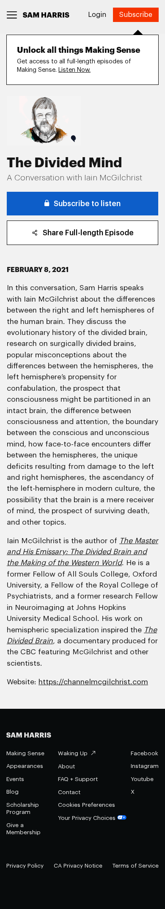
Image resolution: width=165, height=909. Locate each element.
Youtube (142, 779)
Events (15, 779)
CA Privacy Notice (78, 865)
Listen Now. (74, 70)
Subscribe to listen (87, 203)
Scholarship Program (22, 808)
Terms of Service (136, 865)
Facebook (144, 753)
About (66, 766)
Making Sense (25, 753)
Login (97, 14)
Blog (12, 792)
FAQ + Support (78, 779)
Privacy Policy (25, 865)
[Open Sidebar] (12, 15)
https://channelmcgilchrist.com (93, 682)
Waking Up (73, 753)
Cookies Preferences (86, 805)
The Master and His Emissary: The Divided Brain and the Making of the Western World (82, 552)
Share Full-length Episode (88, 233)
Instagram (145, 766)
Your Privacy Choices (87, 818)
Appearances (24, 766)
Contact (69, 792)
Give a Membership (23, 829)
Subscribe (135, 14)
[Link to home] (46, 15)
